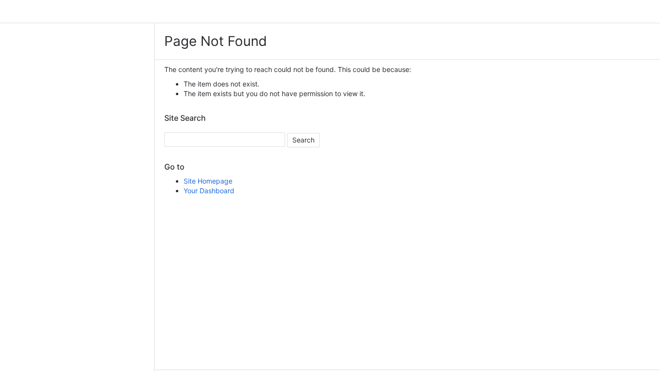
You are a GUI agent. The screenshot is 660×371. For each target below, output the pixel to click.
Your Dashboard (209, 190)
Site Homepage (208, 181)
